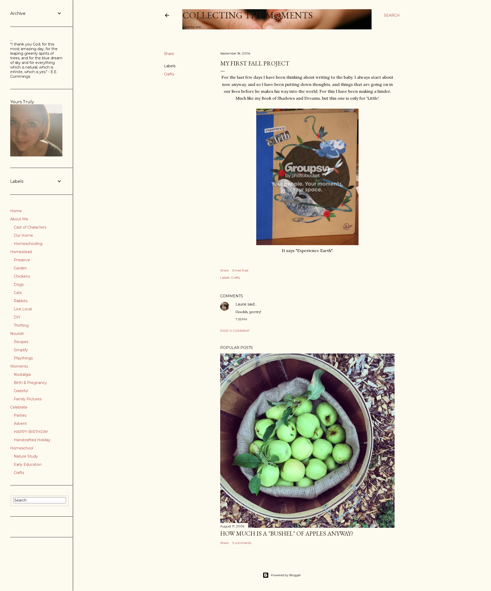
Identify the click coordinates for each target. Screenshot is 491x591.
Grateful (21, 391)
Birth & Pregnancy (30, 382)
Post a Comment (235, 331)
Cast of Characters (30, 227)
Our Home (23, 235)
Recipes (21, 341)
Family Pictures (27, 399)
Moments (19, 366)
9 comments (241, 543)
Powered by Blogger (286, 575)
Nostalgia (22, 374)
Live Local (23, 309)
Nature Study (26, 456)
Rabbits (20, 301)
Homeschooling (28, 243)
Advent (20, 423)
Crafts (169, 74)
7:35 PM (241, 319)
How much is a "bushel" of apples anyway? (286, 533)
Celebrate (18, 407)
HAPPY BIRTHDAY (31, 431)
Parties (20, 415)
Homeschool (21, 448)
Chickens (22, 276)
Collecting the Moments (247, 15)
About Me (19, 219)
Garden (20, 268)
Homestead (21, 251)
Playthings (23, 358)
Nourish (17, 333)
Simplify (21, 350)
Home (16, 211)
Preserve (22, 260)
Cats (18, 292)
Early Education (28, 464)
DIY (17, 317)
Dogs (19, 284)
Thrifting (21, 325)
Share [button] (169, 53)
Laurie (241, 304)
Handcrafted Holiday (32, 440)
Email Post (240, 270)
